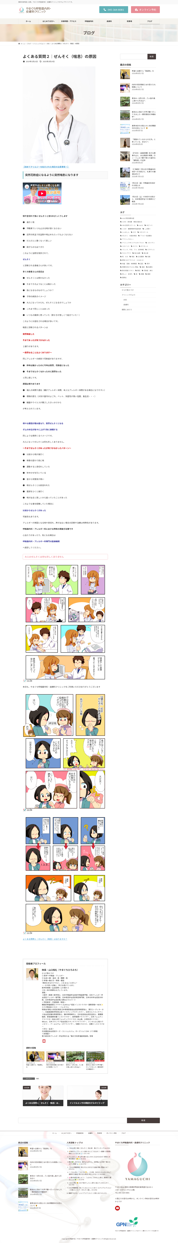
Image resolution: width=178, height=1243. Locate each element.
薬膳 (142, 274)
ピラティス (151, 250)
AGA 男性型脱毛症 (128, 218)
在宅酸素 (141, 257)
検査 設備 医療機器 (129, 264)
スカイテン (151, 243)
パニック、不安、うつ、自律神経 (133, 250)
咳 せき (125, 257)
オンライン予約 (111, 1133)
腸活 (138, 270)
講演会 (124, 277)
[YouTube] (44, 1041)
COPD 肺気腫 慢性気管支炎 (132, 222)
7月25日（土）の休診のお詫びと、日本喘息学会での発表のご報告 (143, 199)
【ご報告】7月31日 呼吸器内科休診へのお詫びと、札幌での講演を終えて (143, 171)
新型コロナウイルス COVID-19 (132, 260)
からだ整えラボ (79, 1060)
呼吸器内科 (80, 1133)
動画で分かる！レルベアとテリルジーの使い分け (85, 1193)
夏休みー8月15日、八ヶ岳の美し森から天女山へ (74, 1066)
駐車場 (99, 1133)
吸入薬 (146, 253)
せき (134, 232)
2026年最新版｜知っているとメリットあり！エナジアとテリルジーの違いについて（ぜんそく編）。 (90, 1189)
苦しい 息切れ (127, 274)
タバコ (135, 246)
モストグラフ (126, 253)
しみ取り (147, 229)
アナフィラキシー (128, 239)
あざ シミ (150, 225)
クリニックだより (59, 1060)
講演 (148, 274)
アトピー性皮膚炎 (146, 236)
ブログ (123, 1133)
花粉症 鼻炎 (148, 270)
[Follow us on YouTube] (117, 1208)
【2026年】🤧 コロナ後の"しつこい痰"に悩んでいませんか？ (89, 1183)
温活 (141, 264)
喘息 (133, 257)
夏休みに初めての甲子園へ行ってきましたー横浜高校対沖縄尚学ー (95, 1067)
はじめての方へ (66, 1133)
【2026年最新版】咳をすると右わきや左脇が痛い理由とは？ (88, 1167)
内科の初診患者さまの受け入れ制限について (55, 1066)
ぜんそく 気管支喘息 (129, 236)
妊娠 (148, 257)
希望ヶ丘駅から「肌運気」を (35, 1066)
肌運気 (150, 267)
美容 (143, 267)
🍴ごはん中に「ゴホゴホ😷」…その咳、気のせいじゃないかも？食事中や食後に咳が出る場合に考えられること (90, 1173)
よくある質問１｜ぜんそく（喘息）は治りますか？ (45, 939)
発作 (148, 264)
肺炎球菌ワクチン (128, 270)
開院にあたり (127, 310)
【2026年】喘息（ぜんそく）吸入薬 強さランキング (86, 1148)
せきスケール (143, 232)
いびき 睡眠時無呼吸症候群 (131, 229)
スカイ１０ (125, 246)
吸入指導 (137, 253)
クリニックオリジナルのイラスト (133, 243)
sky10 (141, 225)
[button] (113, 9)
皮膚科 (42, 1060)
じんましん (125, 232)
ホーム (54, 1133)
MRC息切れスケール (128, 225)
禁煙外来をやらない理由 (130, 267)
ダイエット (144, 246)
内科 (37, 1079)
